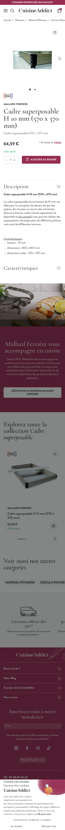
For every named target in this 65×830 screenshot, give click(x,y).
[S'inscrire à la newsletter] (59, 726)
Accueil (7, 20)
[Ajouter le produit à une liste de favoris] (55, 33)
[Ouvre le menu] (6, 11)
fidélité (57, 142)
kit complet (25, 217)
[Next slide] (59, 58)
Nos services (11, 697)
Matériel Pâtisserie (38, 20)
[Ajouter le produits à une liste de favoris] (55, 454)
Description (16, 186)
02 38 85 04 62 (18, 777)
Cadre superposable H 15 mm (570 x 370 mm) (30, 515)
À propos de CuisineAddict (19, 688)
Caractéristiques (21, 268)
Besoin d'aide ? (12, 669)
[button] (30, 89)
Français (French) (29, 760)
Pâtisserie (20, 20)
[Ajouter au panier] (53, 526)
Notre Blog (10, 678)
